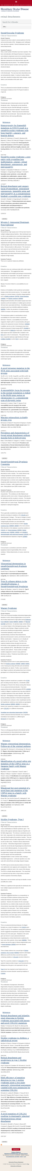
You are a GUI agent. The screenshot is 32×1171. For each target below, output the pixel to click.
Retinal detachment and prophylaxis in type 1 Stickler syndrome (14, 1060)
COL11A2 (21, 961)
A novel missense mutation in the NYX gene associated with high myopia (15, 370)
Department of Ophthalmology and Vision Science (16, 1153)
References (6, 122)
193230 (25, 712)
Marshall (28, 621)
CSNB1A (3, 339)
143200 (28, 689)
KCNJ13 (3, 719)
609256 (3, 309)
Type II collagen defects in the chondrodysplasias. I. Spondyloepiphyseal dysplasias (14, 584)
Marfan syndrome (9, 296)
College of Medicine (16, 1152)
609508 (12, 525)
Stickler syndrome (13, 298)
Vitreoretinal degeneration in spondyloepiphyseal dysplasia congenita (14, 566)
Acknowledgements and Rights (12, 1156)
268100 (6, 621)
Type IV (3, 969)
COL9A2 (3, 973)
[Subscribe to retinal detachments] (1, 1144)
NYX (2, 334)
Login (25, 1156)
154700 (17, 296)
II (22, 532)
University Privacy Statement (16, 1162)
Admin (21, 1156)
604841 (25, 532)
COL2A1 (23, 515)
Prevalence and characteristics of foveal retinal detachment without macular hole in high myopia (15, 435)
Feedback (16, 1149)
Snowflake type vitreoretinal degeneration (12, 712)
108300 (21, 298)
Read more (5, 218)
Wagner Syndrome (9, 608)
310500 (8, 339)
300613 (13, 330)
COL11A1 (15, 957)
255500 (27, 324)
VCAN (27, 680)
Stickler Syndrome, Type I (12, 819)
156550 (3, 298)
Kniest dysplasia (24, 296)
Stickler (11, 621)
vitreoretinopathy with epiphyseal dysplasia (12, 534)
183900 (25, 536)
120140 (26, 534)
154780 (3, 624)
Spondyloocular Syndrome (12, 33)
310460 (26, 328)
